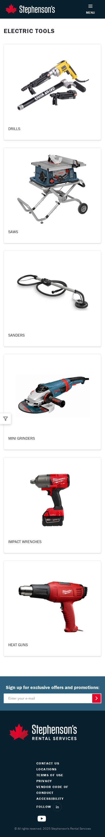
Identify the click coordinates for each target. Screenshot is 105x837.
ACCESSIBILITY (49, 798)
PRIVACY (44, 781)
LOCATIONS (46, 769)
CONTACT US (47, 763)
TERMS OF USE (49, 775)
